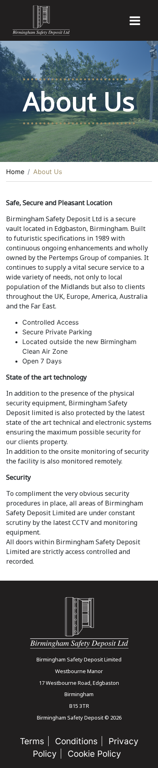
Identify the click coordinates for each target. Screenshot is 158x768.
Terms (32, 741)
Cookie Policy (94, 754)
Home (15, 172)
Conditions (76, 741)
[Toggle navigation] (134, 21)
